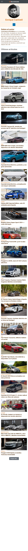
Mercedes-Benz (5, 432)
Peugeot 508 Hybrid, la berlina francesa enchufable (11, 453)
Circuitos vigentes (6, 374)
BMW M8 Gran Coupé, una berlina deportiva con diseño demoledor (12, 146)
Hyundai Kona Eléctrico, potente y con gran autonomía (14, 165)
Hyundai (3, 163)
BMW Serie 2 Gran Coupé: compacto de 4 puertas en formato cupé (13, 87)
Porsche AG (4, 65)
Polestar (3, 104)
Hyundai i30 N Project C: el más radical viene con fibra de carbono (14, 396)
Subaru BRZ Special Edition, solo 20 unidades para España (13, 204)
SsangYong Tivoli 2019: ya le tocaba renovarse (13, 242)
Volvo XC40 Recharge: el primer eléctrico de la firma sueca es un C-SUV (13, 107)
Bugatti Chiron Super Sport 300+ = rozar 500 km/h (12, 223)
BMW (2, 84)
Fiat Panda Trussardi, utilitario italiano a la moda (13, 338)
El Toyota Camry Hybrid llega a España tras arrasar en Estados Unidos (14, 300)
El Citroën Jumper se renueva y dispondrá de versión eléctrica (11, 415)
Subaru (3, 201)
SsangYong (4, 240)
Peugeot (3, 259)
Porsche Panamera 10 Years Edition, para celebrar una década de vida (13, 68)
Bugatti (3, 220)
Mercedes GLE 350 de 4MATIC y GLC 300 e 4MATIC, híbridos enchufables (13, 434)
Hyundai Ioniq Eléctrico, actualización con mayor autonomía (13, 185)
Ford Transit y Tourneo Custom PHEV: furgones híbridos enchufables (13, 281)
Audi (2, 355)
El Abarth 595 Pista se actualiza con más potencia (13, 377)
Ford (2, 278)
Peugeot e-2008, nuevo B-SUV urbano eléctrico (14, 261)
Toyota (3, 297)
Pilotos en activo (5, 182)
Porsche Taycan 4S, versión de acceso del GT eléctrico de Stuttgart (13, 127)
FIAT (2, 336)
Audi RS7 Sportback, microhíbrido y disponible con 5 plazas (13, 357)
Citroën (3, 412)
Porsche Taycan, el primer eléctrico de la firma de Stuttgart (14, 319)
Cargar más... (14, 458)
